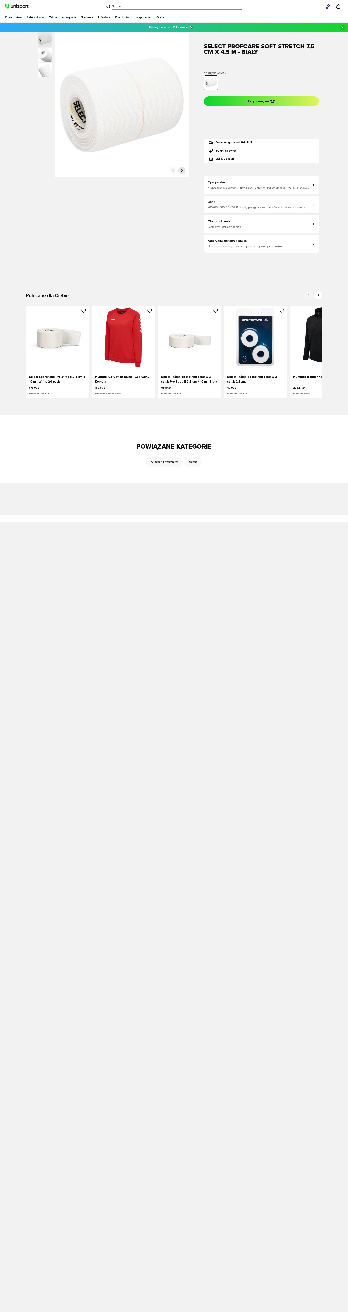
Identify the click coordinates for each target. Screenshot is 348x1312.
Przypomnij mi (258, 101)
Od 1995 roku (225, 159)
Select (193, 461)
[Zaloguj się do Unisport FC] (329, 6)
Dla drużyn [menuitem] (123, 17)
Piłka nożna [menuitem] (13, 17)
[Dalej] (181, 170)
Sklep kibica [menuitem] (35, 17)
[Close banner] (342, 27)
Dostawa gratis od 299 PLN (234, 142)
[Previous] (308, 295)
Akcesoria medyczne (164, 461)
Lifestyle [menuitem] (104, 17)
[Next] (318, 295)
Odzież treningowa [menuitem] (62, 17)
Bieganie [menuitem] (87, 17)
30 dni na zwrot (226, 150)
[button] (45, 55)
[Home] (17, 6)
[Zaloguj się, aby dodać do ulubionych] (83, 310)
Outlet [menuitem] (160, 17)
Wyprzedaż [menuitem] (144, 17)
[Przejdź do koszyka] (338, 6)
